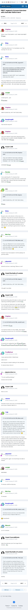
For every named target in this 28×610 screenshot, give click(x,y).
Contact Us (14, 605)
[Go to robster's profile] (2, 399)
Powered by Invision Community (14, 607)
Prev (5, 23)
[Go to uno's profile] (2, 190)
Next (22, 23)
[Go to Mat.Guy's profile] (2, 235)
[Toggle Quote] (3, 62)
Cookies (20, 605)
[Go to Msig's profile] (2, 44)
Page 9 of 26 (14, 23)
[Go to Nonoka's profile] (2, 173)
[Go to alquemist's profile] (2, 262)
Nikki (3, 16)
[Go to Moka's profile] (2, 57)
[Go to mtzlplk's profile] (2, 93)
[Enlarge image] (3, 36)
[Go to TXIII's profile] (2, 413)
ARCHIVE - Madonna (16, 18)
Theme (7, 605)
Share (7, 589)
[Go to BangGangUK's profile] (2, 120)
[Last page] (26, 23)
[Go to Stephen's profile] (2, 30)
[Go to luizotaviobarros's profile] (2, 373)
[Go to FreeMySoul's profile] (2, 353)
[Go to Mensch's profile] (2, 526)
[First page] (2, 23)
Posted (11, 31)
